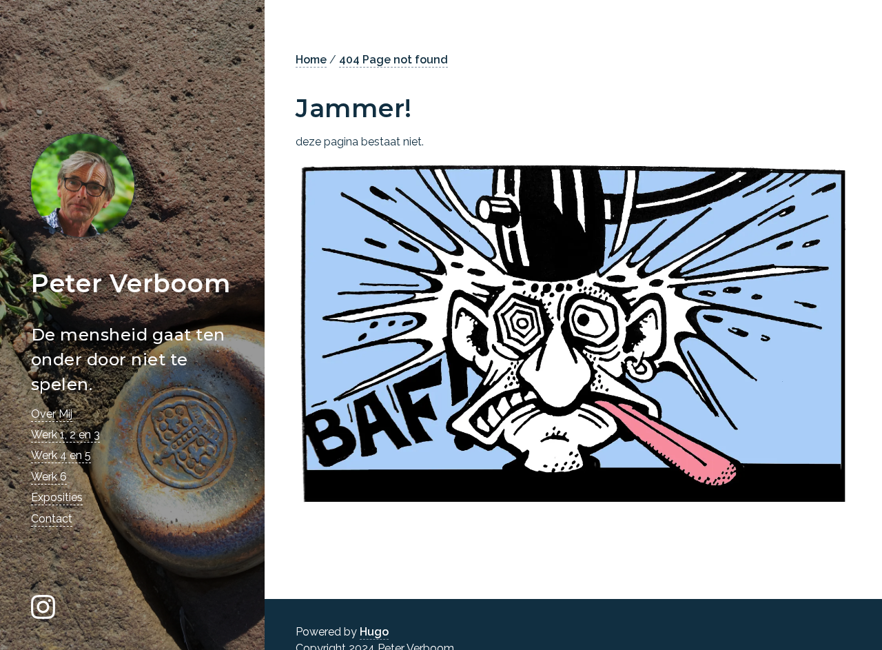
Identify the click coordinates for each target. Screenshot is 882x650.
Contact (51, 518)
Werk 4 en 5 (61, 455)
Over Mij (51, 413)
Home (311, 59)
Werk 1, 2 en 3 (65, 434)
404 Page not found (393, 59)
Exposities (57, 497)
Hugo (374, 631)
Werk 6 (49, 476)
